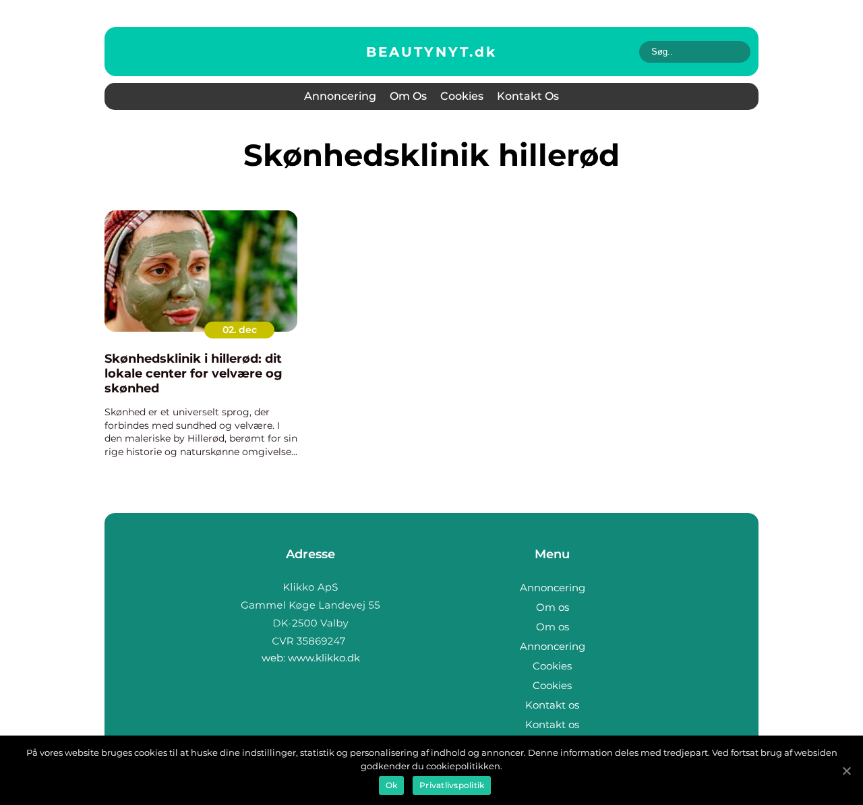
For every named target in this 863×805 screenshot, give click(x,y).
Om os (408, 96)
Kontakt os (528, 96)
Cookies (461, 96)
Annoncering (340, 96)
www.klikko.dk (324, 657)
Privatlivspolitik (451, 785)
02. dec (239, 330)
